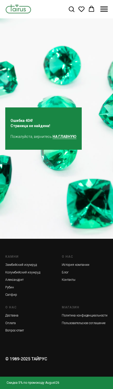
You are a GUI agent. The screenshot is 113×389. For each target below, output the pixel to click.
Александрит (14, 280)
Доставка (11, 315)
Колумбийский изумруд (22, 272)
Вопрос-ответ (14, 330)
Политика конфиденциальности (84, 315)
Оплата (10, 323)
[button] (71, 9)
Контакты (68, 280)
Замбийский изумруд (21, 265)
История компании (75, 265)
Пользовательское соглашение (83, 323)
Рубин (9, 287)
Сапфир (11, 295)
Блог (65, 272)
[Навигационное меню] (104, 9)
